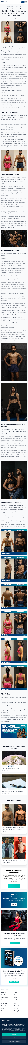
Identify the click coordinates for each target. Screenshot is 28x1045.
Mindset (16, 999)
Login (22, 1)
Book (2, 1008)
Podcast (3, 1006)
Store (2, 1011)
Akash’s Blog (4, 1003)
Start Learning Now (14, 886)
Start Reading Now (14, 981)
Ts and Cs (16, 1008)
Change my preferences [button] (14, 1041)
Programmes (4, 997)
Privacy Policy (17, 1011)
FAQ (15, 1003)
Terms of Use (17, 1006)
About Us (3, 992)
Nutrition (16, 997)
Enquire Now (4, 999)
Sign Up (14, 904)
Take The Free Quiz (15, 943)
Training (16, 994)
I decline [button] (14, 1037)
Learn (15, 992)
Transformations (5, 994)
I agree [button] (14, 1034)
